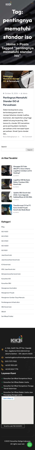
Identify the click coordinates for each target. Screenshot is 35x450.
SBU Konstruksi (6, 307)
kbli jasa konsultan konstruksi (11, 274)
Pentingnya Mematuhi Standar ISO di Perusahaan (15, 101)
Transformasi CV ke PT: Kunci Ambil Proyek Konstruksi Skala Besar (22, 207)
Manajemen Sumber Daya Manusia (12, 297)
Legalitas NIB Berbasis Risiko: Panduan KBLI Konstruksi (21, 182)
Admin (25, 93)
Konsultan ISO (6, 279)
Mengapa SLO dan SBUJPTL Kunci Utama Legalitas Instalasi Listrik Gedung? (22, 169)
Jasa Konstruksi (6, 255)
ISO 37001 (4, 241)
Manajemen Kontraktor (9, 288)
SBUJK (3, 312)
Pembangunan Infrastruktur (10, 302)
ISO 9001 (4, 250)
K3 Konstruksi (6, 264)
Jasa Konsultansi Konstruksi (10, 260)
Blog (2, 227)
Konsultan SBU (6, 283)
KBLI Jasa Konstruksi (8, 269)
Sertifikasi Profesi (7, 316)
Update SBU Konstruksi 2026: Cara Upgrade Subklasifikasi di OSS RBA (22, 195)
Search (4, 147)
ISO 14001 (4, 231)
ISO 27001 (4, 236)
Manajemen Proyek (7, 293)
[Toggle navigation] (32, 3)
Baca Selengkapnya (10, 137)
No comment (27, 137)
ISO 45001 (4, 246)
